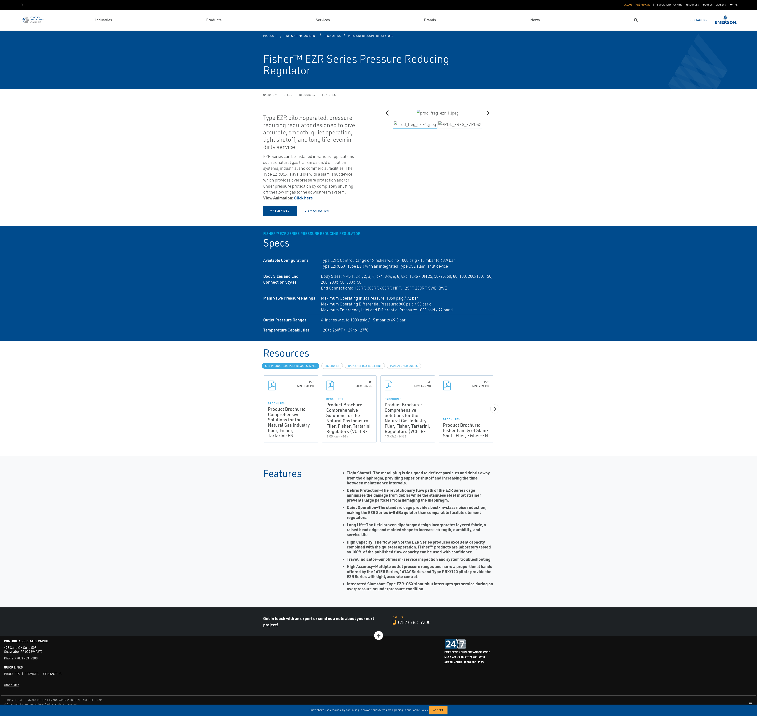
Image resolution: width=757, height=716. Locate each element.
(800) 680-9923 (474, 662)
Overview (270, 94)
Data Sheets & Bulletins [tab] (364, 365)
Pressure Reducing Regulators (370, 35)
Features (329, 94)
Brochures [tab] (332, 365)
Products (270, 35)
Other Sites (11, 685)
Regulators (332, 35)
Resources (307, 94)
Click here (303, 197)
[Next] (487, 113)
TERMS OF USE (13, 699)
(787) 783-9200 (414, 622)
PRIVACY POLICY (36, 699)
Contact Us (52, 674)
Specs (288, 94)
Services (31, 674)
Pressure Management (300, 35)
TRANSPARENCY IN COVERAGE (68, 699)
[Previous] (387, 113)
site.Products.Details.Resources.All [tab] (290, 365)
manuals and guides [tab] (404, 365)
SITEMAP (96, 699)
